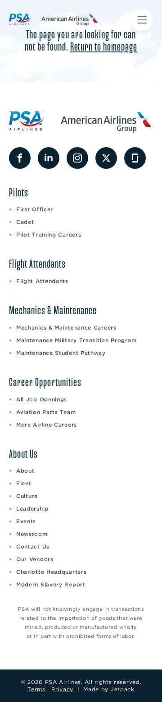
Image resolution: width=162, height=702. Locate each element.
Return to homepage (104, 47)
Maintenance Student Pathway (61, 352)
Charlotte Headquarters (51, 571)
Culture (27, 496)
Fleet (24, 483)
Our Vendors (35, 559)
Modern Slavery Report (51, 584)
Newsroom (32, 533)
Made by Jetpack (109, 689)
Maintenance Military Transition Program (76, 340)
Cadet (25, 222)
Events (26, 521)
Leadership (32, 508)
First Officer (34, 209)
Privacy (62, 689)
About (25, 470)
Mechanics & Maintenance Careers (66, 327)
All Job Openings (41, 399)
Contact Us (33, 546)
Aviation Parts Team (46, 412)
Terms (36, 689)
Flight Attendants (42, 281)
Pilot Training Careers (48, 234)
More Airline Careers (46, 424)
